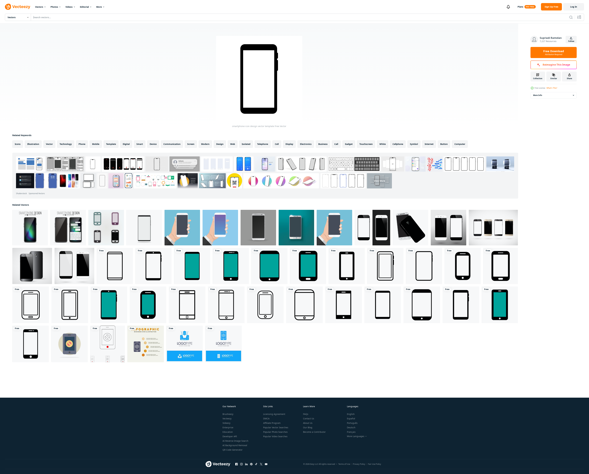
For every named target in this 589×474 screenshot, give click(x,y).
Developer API (230, 436)
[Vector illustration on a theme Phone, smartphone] (106, 227)
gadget (349, 144)
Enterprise (228, 427)
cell (277, 144)
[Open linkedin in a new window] (246, 464)
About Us (307, 423)
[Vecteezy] (17, 7)
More (99, 6)
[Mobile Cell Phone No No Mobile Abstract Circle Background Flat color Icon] (69, 344)
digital (126, 144)
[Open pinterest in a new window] (251, 464)
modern (205, 144)
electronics (306, 144)
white (382, 144)
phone (82, 144)
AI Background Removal (235, 445)
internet (429, 144)
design (219, 144)
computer (459, 144)
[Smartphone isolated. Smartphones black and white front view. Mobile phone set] (74, 266)
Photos (54, 6)
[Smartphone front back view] (410, 227)
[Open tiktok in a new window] (256, 464)
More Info (537, 95)
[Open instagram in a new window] (241, 464)
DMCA (266, 418)
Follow (571, 41)
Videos (69, 6)
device (153, 144)
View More (379, 180)
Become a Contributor (314, 431)
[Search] (571, 17)
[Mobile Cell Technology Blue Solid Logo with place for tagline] (184, 344)
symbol (414, 144)
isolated (246, 144)
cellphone (398, 144)
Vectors (39, 6)
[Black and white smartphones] (448, 227)
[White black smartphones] (372, 227)
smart (139, 144)
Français (351, 431)
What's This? (551, 88)
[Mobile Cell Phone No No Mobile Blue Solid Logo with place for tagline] (223, 344)
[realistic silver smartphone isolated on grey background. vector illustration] (258, 227)
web (232, 144)
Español (351, 418)
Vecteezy (227, 418)
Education (228, 431)
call (336, 144)
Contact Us (308, 418)
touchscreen (366, 144)
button (444, 144)
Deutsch (351, 427)
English (351, 414)
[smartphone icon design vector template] (115, 266)
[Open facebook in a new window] (236, 464)
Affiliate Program (272, 423)
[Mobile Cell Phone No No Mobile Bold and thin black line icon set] (107, 344)
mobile (95, 144)
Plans (520, 6)
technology (66, 144)
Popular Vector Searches (275, 427)
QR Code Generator (233, 449)
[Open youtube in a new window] (266, 464)
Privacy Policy (359, 464)
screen (190, 144)
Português (352, 423)
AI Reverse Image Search (235, 440)
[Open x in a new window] (261, 464)
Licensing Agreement (274, 414)
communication (171, 144)
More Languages (355, 436)
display (289, 144)
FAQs (305, 414)
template (111, 144)
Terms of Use (344, 464)
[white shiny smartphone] (296, 227)
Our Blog (307, 427)
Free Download (553, 52)
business (323, 144)
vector (49, 144)
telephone (262, 144)
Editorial (84, 6)
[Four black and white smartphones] (493, 227)
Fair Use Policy (374, 464)
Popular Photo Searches (275, 431)
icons (17, 144)
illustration (33, 144)
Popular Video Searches (275, 436)
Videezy (226, 423)
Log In (573, 6)
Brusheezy (228, 414)
